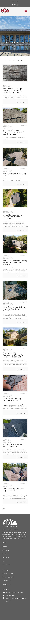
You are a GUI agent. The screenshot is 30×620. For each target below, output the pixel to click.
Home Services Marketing (9, 617)
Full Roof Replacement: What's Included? (13, 445)
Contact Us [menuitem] (6, 565)
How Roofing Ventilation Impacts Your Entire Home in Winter (15, 309)
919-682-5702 (15, 1)
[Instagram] (15, 5)
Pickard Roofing (8, 85)
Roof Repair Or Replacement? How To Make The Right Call (13, 355)
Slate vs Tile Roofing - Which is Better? (12, 400)
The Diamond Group (22, 617)
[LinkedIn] (17, 5)
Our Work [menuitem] (5, 557)
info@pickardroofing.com (14, 592)
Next (3, 509)
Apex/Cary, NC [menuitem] (8, 573)
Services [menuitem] (5, 554)
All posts (4, 508)
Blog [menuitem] (4, 561)
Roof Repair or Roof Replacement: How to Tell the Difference (14, 132)
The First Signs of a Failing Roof (14, 175)
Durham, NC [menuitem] (6, 581)
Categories (11, 60)
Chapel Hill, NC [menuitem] (8, 577)
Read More (24, 102)
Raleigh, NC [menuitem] (6, 584)
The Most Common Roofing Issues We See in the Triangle (15, 262)
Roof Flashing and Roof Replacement (13, 490)
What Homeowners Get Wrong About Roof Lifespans (13, 217)
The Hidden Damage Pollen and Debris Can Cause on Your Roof (13, 91)
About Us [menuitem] (5, 550)
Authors (20, 60)
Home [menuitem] (4, 546)
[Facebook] (13, 5)
